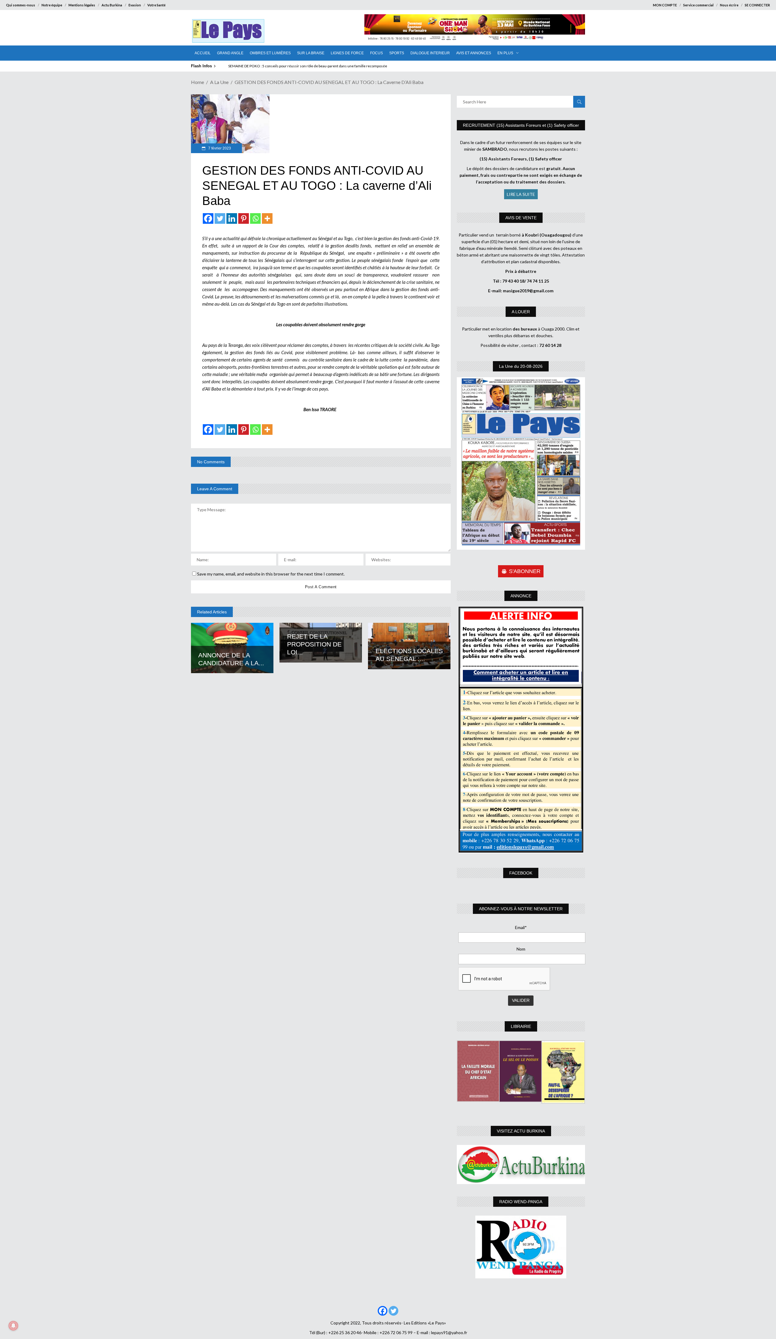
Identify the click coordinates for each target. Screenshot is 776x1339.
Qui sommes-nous (20, 5)
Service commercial (698, 5)
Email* (521, 927)
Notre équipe (52, 5)
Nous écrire (729, 5)
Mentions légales (82, 5)
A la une (219, 82)
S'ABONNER (524, 571)
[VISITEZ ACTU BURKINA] (521, 1164)
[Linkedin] (231, 218)
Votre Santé (156, 5)
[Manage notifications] (13, 1326)
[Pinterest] (243, 218)
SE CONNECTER (757, 5)
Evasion (135, 5)
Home (197, 82)
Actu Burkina (112, 5)
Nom (521, 948)
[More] (267, 218)
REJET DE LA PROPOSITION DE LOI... (314, 644)
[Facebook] (208, 218)
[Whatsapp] (255, 218)
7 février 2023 (219, 148)
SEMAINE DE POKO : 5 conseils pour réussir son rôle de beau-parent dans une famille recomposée (307, 66)
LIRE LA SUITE (521, 194)
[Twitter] (220, 218)
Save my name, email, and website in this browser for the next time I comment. (271, 573)
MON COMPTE (665, 5)
